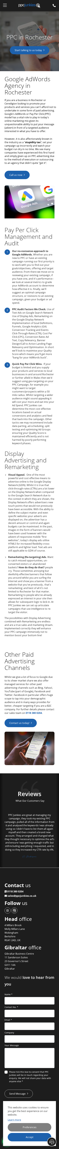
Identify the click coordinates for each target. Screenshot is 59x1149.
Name (8, 994)
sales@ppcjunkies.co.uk (21, 895)
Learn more (14, 1119)
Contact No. (11, 1007)
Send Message (17, 1093)
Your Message (12, 1045)
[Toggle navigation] (5, 5)
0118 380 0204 (34, 713)
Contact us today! (19, 723)
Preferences (29, 1127)
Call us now (15, 175)
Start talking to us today (28, 50)
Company (9, 1032)
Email (8, 1019)
